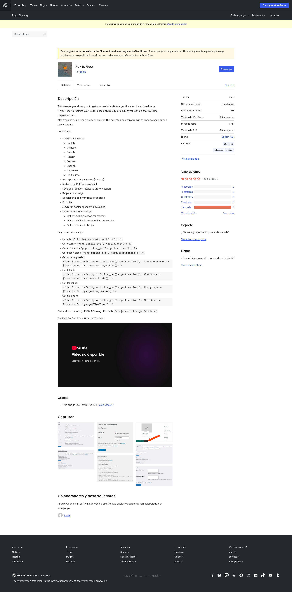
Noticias (16, 552)
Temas (69, 552)
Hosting (16, 556)
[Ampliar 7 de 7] (168, 470)
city (225, 144)
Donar (179, 556)
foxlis (83, 71)
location (229, 150)
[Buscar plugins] (44, 34)
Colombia (45, 575)
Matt (232, 552)
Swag (179, 561)
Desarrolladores (128, 556)
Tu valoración (188, 213)
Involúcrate (180, 547)
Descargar (226, 69)
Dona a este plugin (191, 265)
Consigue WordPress (274, 5)
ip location (218, 150)
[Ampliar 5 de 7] (168, 426)
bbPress (234, 556)
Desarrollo (104, 85)
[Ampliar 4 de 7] (129, 459)
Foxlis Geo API (106, 404)
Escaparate (72, 547)
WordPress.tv (128, 561)
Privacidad (17, 561)
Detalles (65, 85)
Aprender (125, 547)
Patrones (70, 561)
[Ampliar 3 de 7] (129, 426)
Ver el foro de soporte (193, 239)
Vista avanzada (190, 158)
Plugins (69, 556)
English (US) (228, 136)
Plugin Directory (20, 15)
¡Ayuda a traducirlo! (177, 24)
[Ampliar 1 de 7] (90, 426)
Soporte (229, 85)
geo (231, 144)
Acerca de (17, 547)
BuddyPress (236, 561)
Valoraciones (84, 85)
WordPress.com (238, 547)
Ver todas (228, 213)
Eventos (179, 552)
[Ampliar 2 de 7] (90, 453)
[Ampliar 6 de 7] (168, 448)
